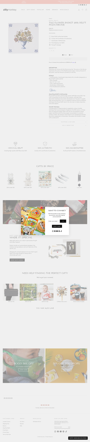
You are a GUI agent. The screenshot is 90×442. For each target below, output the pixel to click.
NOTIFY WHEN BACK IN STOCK (77, 438)
